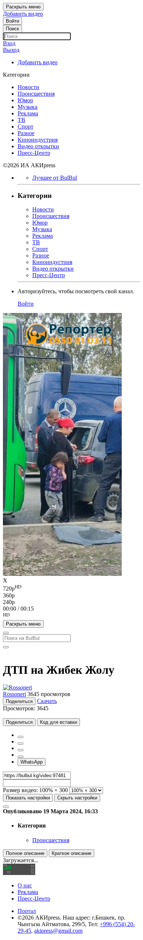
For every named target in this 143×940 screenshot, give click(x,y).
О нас (25, 885)
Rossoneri (14, 694)
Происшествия (50, 840)
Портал (27, 911)
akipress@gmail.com (58, 931)
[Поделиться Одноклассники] (20, 750)
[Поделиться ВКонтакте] (20, 757)
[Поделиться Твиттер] (20, 743)
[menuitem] (71, 588)
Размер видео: (20, 790)
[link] (12, 21)
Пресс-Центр (34, 898)
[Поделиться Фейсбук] (20, 737)
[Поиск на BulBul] (6, 633)
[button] (71, 616)
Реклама (28, 892)
